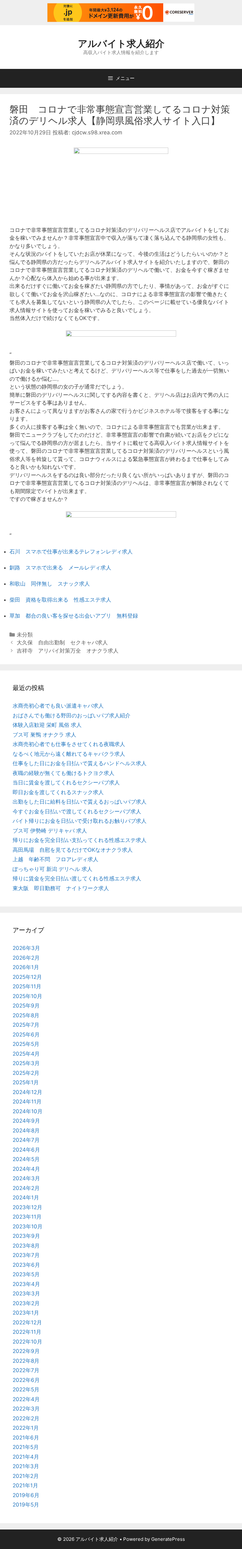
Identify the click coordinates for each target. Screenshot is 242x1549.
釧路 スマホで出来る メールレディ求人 (60, 567)
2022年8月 (26, 1361)
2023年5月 (26, 1274)
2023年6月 (26, 1265)
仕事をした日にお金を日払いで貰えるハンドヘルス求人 (80, 763)
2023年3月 (26, 1293)
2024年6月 (26, 1150)
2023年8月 (26, 1246)
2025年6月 (26, 1034)
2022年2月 (26, 1418)
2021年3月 (26, 1466)
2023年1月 (26, 1313)
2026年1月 (26, 967)
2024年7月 (26, 1140)
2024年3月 (26, 1178)
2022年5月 (26, 1389)
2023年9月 (26, 1236)
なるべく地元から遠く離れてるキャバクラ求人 (69, 754)
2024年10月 (28, 1111)
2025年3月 (26, 1063)
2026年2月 (26, 958)
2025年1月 (26, 1082)
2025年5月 (26, 1044)
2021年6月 (26, 1437)
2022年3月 (26, 1409)
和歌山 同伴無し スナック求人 (49, 584)
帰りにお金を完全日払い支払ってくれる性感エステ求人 (80, 840)
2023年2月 (26, 1303)
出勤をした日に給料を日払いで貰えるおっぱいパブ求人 (80, 802)
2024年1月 (26, 1197)
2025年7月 (26, 1025)
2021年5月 (26, 1447)
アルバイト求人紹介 (121, 43)
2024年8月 (26, 1130)
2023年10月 (28, 1226)
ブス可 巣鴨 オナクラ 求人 (44, 735)
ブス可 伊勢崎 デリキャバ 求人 (50, 831)
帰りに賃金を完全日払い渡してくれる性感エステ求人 (77, 878)
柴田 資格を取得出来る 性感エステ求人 (60, 600)
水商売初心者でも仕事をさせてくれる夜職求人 (69, 744)
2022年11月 (27, 1332)
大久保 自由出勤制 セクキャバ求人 (62, 642)
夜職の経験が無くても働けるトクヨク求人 (63, 773)
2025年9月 (26, 1005)
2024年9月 (26, 1121)
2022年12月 (27, 1322)
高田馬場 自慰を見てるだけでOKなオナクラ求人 (73, 850)
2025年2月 (26, 1073)
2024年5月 (26, 1159)
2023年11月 (27, 1217)
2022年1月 (26, 1428)
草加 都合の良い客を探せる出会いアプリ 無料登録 (73, 616)
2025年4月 (26, 1054)
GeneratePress (168, 1539)
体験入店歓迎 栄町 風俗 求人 (47, 725)
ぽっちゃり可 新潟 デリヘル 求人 (52, 869)
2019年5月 (26, 1504)
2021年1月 (25, 1485)
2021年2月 (26, 1476)
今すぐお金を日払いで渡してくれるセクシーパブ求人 (77, 811)
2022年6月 (26, 1380)
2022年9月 (26, 1351)
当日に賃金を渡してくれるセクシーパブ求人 (66, 782)
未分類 (25, 634)
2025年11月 (27, 986)
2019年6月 (26, 1495)
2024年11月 (27, 1101)
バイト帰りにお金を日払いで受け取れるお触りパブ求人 (80, 821)
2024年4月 (26, 1169)
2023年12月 (27, 1207)
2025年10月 (27, 996)
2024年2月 (26, 1188)
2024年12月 (27, 1092)
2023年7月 (26, 1255)
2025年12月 (27, 977)
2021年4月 (26, 1457)
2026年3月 (26, 948)
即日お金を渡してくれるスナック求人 (58, 792)
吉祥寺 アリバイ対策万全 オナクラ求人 (67, 651)
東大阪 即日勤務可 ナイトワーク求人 (61, 888)
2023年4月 (26, 1284)
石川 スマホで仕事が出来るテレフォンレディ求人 (71, 551)
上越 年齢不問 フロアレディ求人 (55, 859)
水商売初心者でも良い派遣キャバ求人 (58, 706)
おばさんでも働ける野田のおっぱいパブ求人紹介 (71, 715)
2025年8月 (26, 1015)
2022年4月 (26, 1399)
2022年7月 (26, 1370)
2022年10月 (27, 1342)
